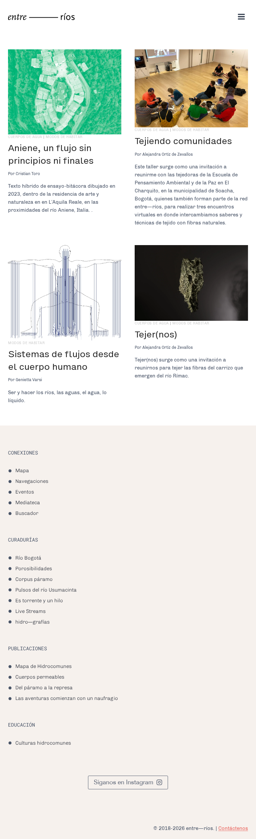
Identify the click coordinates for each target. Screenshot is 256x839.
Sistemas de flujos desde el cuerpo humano (63, 360)
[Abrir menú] (241, 16)
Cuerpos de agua (25, 137)
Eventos (24, 492)
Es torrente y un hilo (39, 601)
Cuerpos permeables (39, 677)
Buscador (26, 513)
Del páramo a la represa (44, 688)
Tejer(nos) (156, 334)
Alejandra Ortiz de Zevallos (167, 154)
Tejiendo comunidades (183, 141)
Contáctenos (233, 828)
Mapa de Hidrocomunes (43, 666)
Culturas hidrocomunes (43, 743)
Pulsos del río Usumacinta (46, 590)
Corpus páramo (34, 579)
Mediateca (27, 503)
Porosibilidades (33, 569)
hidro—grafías (32, 622)
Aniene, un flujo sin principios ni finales (50, 154)
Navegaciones (31, 481)
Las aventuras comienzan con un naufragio (66, 698)
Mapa (22, 471)
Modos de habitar (64, 137)
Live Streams (30, 611)
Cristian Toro (28, 173)
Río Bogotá (28, 558)
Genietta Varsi (29, 379)
